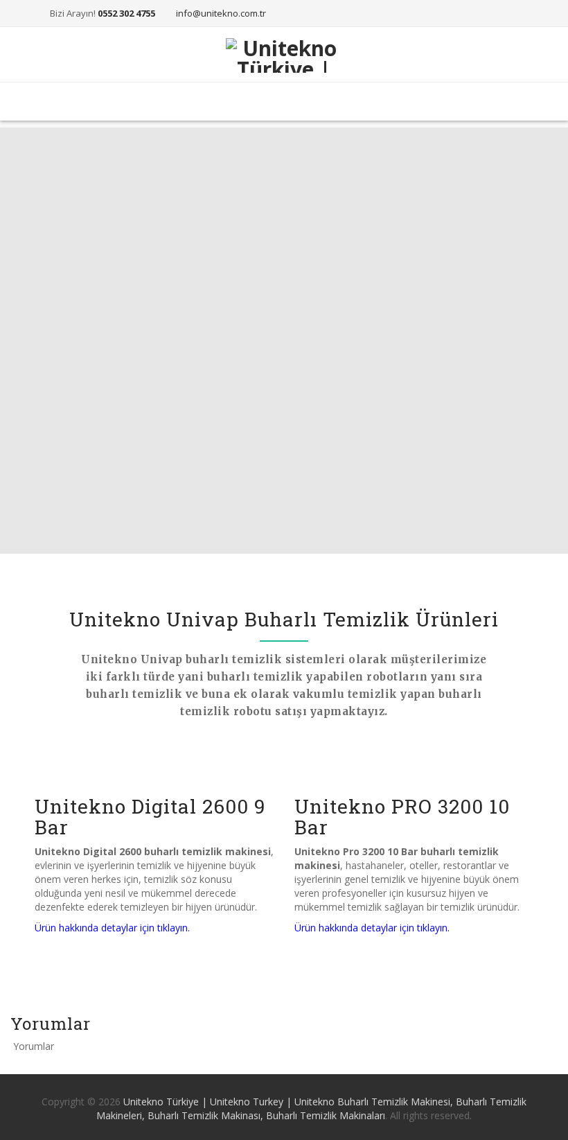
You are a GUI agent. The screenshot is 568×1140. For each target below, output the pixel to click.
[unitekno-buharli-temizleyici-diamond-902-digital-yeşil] (154, 761)
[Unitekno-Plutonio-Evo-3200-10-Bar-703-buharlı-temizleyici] (413, 761)
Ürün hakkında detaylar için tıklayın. (112, 927)
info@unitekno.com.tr (221, 13)
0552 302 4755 (126, 13)
